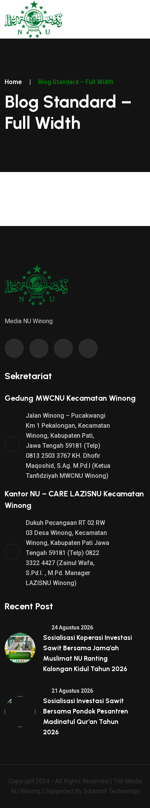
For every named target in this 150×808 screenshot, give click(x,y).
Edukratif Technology (111, 791)
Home (13, 82)
